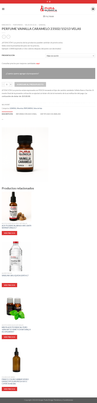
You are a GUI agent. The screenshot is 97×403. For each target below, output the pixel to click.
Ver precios (9, 389)
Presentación (8, 55)
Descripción (7, 114)
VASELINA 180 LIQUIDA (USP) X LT (15, 275)
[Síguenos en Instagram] (49, 2)
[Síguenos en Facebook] (47, 2)
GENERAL (42, 25)
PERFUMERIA (18, 25)
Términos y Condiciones (63, 400)
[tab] (7, 114)
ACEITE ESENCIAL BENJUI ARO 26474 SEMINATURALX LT (16, 227)
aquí (38, 63)
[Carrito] (93, 9)
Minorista (6, 25)
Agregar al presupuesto (30, 84)
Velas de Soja (30, 25)
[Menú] (3, 9)
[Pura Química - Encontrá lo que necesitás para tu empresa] (48, 9)
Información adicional (26, 114)
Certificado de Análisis (50, 114)
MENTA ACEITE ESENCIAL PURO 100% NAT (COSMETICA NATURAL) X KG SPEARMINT (16, 329)
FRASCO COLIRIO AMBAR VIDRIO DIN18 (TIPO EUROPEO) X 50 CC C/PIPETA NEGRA (15, 381)
